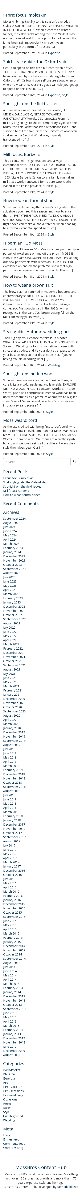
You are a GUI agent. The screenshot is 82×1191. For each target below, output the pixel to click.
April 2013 (10, 1021)
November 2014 (14, 950)
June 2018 (10, 799)
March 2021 (11, 686)
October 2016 (12, 875)
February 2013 (13, 1030)
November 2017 (14, 829)
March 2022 (11, 644)
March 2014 (11, 984)
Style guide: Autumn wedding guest (37, 331)
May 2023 (10, 586)
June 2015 (10, 921)
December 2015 (14, 904)
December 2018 (14, 774)
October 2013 (12, 1005)
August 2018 (11, 791)
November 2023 (14, 560)
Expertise (54, 53)
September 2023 (14, 569)
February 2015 (13, 938)
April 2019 (10, 762)
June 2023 (10, 581)
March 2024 (11, 544)
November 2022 (14, 611)
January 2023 (12, 602)
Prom (7, 1104)
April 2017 (10, 858)
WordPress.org (13, 1148)
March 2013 (11, 1026)
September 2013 (14, 1009)
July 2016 (9, 879)
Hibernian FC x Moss (23, 243)
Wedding (54, 365)
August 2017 (11, 841)
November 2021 (14, 657)
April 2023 (10, 590)
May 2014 (10, 975)
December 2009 (14, 1051)
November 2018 (14, 778)
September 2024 (14, 518)
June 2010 (10, 1047)
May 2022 (10, 636)
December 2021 (14, 653)
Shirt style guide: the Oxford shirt (35, 61)
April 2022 (10, 640)
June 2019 (10, 753)
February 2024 (13, 548)
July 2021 (9, 674)
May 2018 (10, 803)
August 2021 (11, 669)
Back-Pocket (11, 1070)
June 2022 (10, 632)
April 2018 (10, 808)
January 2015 (12, 942)
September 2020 (14, 711)
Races (7, 1108)
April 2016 (10, 887)
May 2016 (10, 883)
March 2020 (11, 724)
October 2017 (12, 833)
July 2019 (9, 749)
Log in (7, 1135)
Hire (6, 1083)
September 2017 (14, 837)
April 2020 (10, 720)
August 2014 (11, 963)
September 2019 (14, 741)
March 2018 (11, 812)
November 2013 (14, 1000)
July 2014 (9, 967)
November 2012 (14, 1042)
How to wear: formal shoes (29, 200)
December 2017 (14, 824)
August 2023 (11, 573)
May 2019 (10, 757)
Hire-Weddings (13, 1095)
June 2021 (10, 678)
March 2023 (11, 594)
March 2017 (11, 862)
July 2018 (9, 795)
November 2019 (14, 736)
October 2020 (12, 707)
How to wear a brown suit (28, 285)
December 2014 (14, 946)
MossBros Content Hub (41, 1167)
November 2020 (14, 703)
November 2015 (14, 908)
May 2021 (10, 682)
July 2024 (9, 527)
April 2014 (10, 979)
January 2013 (12, 1034)
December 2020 (14, 699)
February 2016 (13, 896)
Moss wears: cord (20, 420)
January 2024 (12, 552)
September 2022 (14, 619)
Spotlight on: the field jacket (30, 103)
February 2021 (13, 690)
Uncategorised (13, 1116)
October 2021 (12, 661)
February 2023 (13, 598)
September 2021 (14, 665)
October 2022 (12, 615)
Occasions (10, 1099)
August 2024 (11, 523)
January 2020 (12, 728)
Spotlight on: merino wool (28, 374)
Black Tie (9, 1074)
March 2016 (11, 891)
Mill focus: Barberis (21, 154)
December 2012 (14, 1038)
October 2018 (12, 783)
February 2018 (13, 816)
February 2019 (13, 770)
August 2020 (11, 715)
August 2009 (11, 1055)
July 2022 (9, 627)
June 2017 (10, 850)
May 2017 (10, 854)
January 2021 (12, 694)
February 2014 (13, 988)
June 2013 (10, 1013)
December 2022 (14, 606)
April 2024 (10, 539)
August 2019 (11, 745)
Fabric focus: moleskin (24, 15)
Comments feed (14, 1144)
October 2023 (12, 565)
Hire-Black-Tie (12, 1087)
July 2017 (9, 845)
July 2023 (9, 577)
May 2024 (10, 535)
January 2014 (12, 992)
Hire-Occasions (13, 1091)
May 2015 (10, 925)
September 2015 (14, 917)
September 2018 (14, 787)
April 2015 (10, 929)
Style (65, 95)
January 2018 (12, 820)
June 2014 (10, 971)
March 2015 (11, 933)
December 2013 (14, 996)
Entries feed (11, 1139)
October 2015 (12, 912)
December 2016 (14, 871)
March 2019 (11, 766)
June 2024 (10, 531)
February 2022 (13, 648)
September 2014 (14, 959)
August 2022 (11, 623)
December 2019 (14, 732)
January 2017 (12, 866)
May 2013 (10, 1017)
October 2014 (12, 954)
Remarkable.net (67, 1187)
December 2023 (14, 556)
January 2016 (12, 900)
